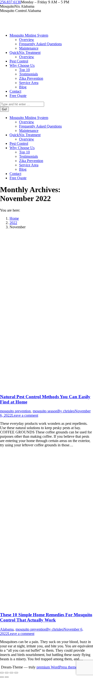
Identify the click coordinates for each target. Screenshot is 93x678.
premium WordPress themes (57, 667)
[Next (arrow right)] (7, 677)
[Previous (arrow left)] (2, 677)
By (66, 411)
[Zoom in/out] (16, 672)
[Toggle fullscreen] (11, 672)
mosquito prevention (15, 411)
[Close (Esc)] (2, 672)
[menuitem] (29, 35)
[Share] (7, 672)
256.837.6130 (10, 2)
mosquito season (45, 411)
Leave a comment (24, 415)
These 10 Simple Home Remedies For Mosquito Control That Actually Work (46, 617)
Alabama (7, 629)
